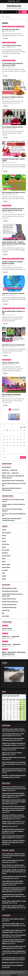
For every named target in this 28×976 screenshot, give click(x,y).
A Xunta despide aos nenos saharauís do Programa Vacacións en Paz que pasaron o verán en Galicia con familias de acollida (13, 795)
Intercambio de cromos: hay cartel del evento (14, 335)
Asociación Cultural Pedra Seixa (9, 599)
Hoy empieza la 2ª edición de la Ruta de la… (14, 87)
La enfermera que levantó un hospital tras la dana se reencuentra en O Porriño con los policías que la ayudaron (13, 941)
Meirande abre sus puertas (8, 962)
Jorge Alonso (5, 514)
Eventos (4, 26)
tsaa (4, 31)
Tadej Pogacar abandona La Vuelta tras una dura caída (13, 757)
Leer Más (5, 38)
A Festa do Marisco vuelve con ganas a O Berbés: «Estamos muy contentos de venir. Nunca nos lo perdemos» (12, 883)
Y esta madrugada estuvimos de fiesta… (12, 45)
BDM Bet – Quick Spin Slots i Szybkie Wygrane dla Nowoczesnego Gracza (13, 653)
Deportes (4, 60)
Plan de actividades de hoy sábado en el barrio (14, 182)
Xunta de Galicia (5, 616)
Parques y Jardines (20, 26)
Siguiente (16, 409)
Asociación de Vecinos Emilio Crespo (10, 601)
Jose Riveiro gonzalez (6, 504)
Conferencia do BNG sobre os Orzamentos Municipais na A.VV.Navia (12, 262)
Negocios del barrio (7, 93)
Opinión (3, 561)
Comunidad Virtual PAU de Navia (9, 607)
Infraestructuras (16, 153)
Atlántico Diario (6, 725)
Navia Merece (5, 553)
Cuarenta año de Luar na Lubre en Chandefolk (12, 965)
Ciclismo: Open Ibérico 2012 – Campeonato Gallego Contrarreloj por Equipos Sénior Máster (14, 232)
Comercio (5, 91)
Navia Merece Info (14, 5)
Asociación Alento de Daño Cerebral (10, 591)
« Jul (3, 451)
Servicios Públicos (15, 258)
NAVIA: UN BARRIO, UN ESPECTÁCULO (14, 385)
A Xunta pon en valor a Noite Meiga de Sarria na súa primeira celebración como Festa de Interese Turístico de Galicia (14, 788)
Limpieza (9, 26)
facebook (9, 42)
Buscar (24, 12)
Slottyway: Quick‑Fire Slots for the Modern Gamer (13, 480)
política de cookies (12, 973)
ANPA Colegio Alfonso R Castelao (9, 588)
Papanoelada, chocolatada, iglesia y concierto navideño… (14, 149)
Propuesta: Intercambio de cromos (10, 363)
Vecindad (14, 42)
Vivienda (4, 579)
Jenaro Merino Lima (6, 499)
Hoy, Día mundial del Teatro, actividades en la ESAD (13, 312)
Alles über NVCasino (6, 467)
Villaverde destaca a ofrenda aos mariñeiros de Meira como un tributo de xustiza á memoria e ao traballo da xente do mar (14, 801)
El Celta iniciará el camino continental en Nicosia (12, 919)
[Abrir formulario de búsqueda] (16, 12)
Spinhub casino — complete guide (9, 470)
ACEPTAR (14, 975)
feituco (4, 630)
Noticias (13, 26)
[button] (2, 11)
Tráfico (18, 238)
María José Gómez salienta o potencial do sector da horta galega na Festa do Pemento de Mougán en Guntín (13, 831)
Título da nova (5, 826)
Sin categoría (5, 570)
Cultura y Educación (7, 123)
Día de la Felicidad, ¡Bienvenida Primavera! (14, 117)
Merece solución (5, 550)
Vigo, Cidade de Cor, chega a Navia (10, 29)
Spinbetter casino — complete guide (10, 473)
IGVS (3, 613)
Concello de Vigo (5, 610)
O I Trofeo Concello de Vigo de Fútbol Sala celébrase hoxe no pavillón (12, 64)
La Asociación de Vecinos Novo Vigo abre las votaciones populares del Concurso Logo (13, 209)
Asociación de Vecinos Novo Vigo (9, 604)
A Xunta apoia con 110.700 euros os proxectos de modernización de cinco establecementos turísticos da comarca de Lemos (13, 817)
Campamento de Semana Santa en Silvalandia (14, 283)
